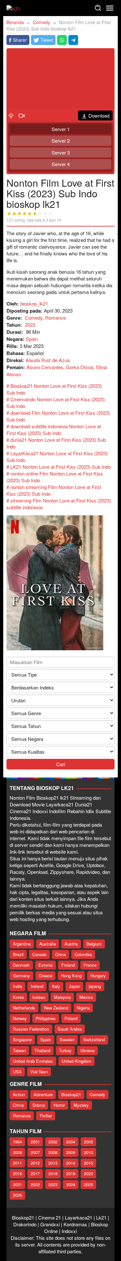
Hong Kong (71, 975)
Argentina (22, 944)
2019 (70, 1173)
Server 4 (61, 164)
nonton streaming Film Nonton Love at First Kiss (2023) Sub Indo (53, 490)
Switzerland (94, 1039)
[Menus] (110, 8)
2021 (17, 1184)
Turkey (65, 1050)
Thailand (42, 1050)
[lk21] (13, 7)
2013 (52, 1163)
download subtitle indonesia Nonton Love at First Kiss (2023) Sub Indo (53, 429)
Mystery (81, 1105)
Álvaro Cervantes (44, 367)
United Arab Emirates (33, 1061)
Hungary (98, 975)
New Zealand (56, 1008)
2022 (35, 1184)
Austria (71, 944)
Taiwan (19, 1050)
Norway (20, 1018)
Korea (18, 997)
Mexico (86, 997)
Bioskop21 (71, 1094)
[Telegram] (73, 40)
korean (39, 997)
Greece (45, 975)
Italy (56, 986)
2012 (35, 1163)
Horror (59, 1105)
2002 (52, 1142)
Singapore (22, 1039)
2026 (17, 1195)
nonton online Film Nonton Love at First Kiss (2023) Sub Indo (54, 477)
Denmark (21, 965)
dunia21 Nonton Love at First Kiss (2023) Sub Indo (56, 443)
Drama (39, 1105)
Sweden (67, 1039)
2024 (70, 1184)
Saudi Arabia (70, 1029)
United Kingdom (76, 1061)
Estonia (45, 965)
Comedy (34, 317)
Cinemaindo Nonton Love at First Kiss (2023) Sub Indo (55, 402)
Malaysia (62, 997)
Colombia (83, 954)
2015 (88, 1163)
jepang (95, 986)
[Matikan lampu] (11, 115)
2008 (52, 1152)
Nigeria (83, 1008)
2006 (17, 1152)
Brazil (18, 954)
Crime (18, 1105)
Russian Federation (31, 1029)
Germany (21, 975)
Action (19, 1094)
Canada (39, 954)
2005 (88, 1142)
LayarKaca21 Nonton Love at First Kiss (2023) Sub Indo (57, 456)
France (90, 965)
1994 (17, 1142)
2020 (88, 1173)
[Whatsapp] (62, 40)
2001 (35, 1142)
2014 (70, 1163)
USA (17, 1072)
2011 (17, 1163)
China (60, 954)
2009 (70, 1152)
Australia (47, 944)
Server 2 (61, 140)
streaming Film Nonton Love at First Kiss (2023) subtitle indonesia (58, 504)
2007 (35, 1152)
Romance (55, 317)
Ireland (37, 986)
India (17, 986)
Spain (32, 338)
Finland (68, 965)
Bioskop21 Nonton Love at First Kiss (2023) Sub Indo (54, 389)
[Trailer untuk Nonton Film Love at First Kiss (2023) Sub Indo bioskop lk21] (22, 115)
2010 (88, 1152)
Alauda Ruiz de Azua (47, 360)
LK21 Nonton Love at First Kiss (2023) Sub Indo (60, 466)
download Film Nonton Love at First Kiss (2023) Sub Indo (58, 416)
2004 (70, 1142)
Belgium (94, 944)
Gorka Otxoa (79, 367)
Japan (74, 986)
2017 (35, 1173)
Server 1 (61, 129)
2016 (17, 1173)
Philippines (45, 1018)
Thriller (45, 1116)
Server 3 (61, 152)
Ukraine (87, 1050)
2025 (88, 1184)
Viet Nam (39, 1072)
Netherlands (24, 1008)
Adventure (43, 1094)
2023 (30, 324)
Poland (71, 1018)
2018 (52, 1173)
